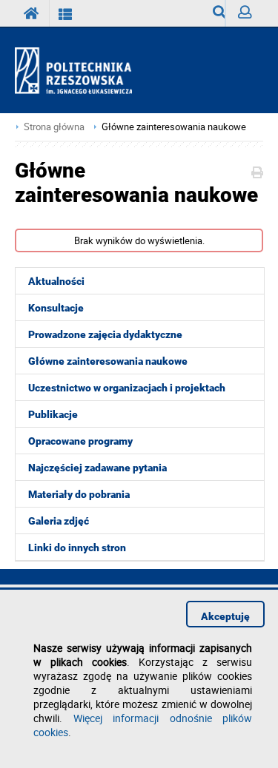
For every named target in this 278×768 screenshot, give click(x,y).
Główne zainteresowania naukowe (174, 127)
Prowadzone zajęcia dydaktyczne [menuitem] (105, 334)
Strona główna (54, 127)
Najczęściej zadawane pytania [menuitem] (97, 468)
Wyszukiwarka (213, 13)
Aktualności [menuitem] (56, 281)
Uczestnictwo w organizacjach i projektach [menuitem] (126, 388)
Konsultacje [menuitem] (56, 308)
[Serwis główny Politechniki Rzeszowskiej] (32, 13)
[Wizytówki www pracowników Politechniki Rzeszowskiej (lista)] (65, 13)
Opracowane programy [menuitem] (80, 441)
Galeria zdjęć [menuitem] (58, 521)
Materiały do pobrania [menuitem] (79, 494)
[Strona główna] (80, 71)
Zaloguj (244, 13)
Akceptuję (225, 616)
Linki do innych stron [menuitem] (77, 547)
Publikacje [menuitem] (53, 414)
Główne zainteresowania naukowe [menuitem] (108, 361)
